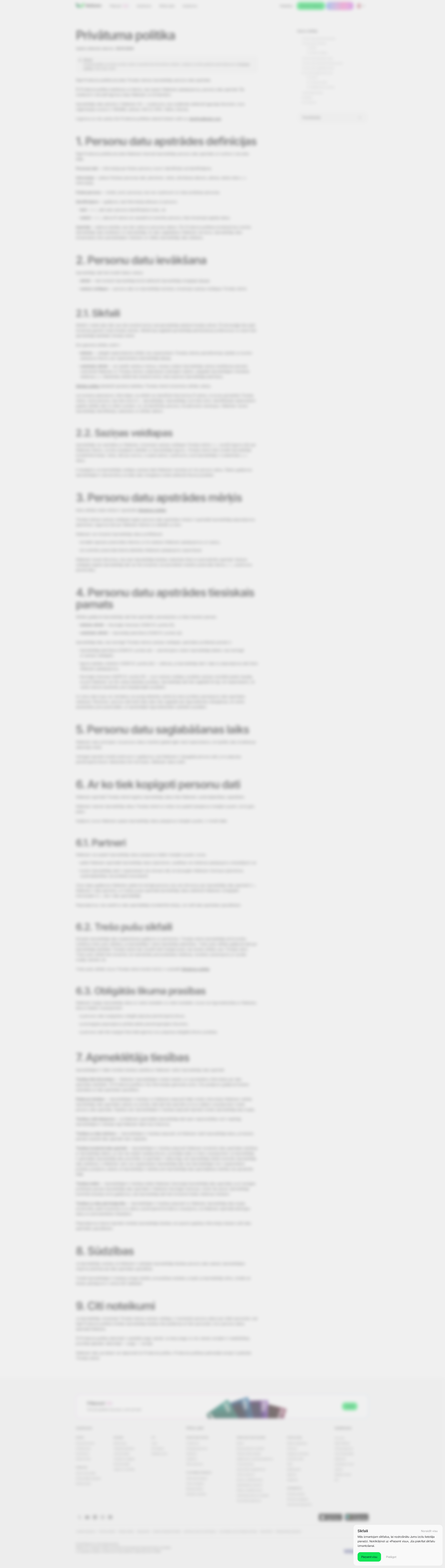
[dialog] (398, 1545)
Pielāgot (391, 1557)
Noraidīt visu (429, 1531)
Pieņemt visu (369, 1557)
